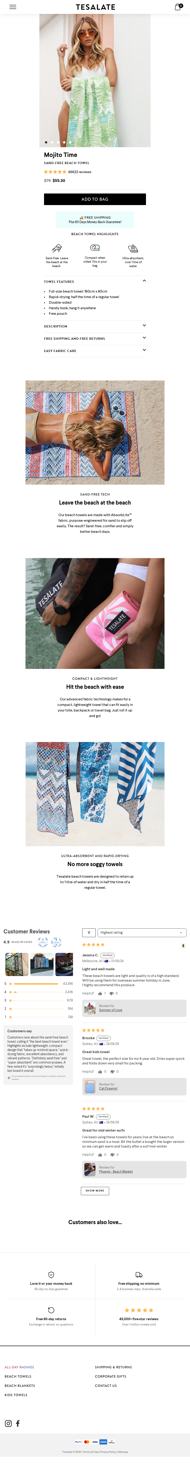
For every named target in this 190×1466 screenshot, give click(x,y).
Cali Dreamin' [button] (108, 1088)
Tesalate (67, 1452)
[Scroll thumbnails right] (67, 964)
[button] (55, 172)
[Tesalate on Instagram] (8, 1423)
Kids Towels (16, 1395)
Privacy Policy (108, 1452)
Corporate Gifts (111, 1376)
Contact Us (106, 1385)
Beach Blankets (20, 1385)
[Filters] (89, 932)
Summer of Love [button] (110, 1010)
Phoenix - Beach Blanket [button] (116, 1171)
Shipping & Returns (113, 1367)
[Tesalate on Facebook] (18, 1423)
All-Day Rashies (19, 1367)
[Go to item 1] (16, 964)
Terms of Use (90, 1452)
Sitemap (123, 1452)
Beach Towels (18, 1376)
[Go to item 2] (42, 964)
